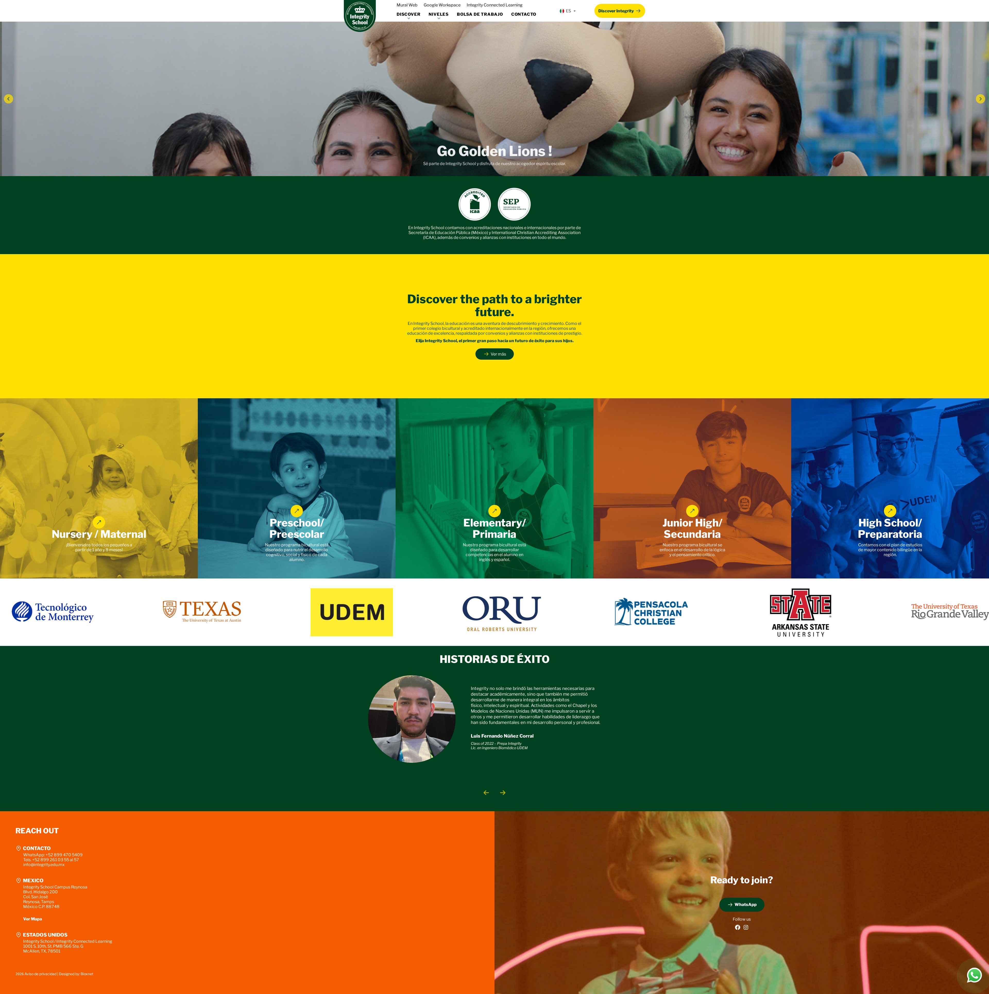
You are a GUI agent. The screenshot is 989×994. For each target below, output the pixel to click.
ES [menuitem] (568, 10)
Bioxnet (87, 974)
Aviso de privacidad (40, 974)
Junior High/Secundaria (692, 528)
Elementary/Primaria (494, 528)
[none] (567, 11)
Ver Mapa (32, 919)
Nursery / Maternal (99, 534)
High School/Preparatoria (890, 528)
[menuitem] (567, 11)
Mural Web (407, 5)
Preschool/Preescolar (296, 528)
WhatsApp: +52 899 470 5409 (53, 854)
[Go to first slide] (980, 98)
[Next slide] (503, 793)
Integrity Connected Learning (495, 5)
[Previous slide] (8, 98)
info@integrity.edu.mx (44, 864)
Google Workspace (442, 5)
